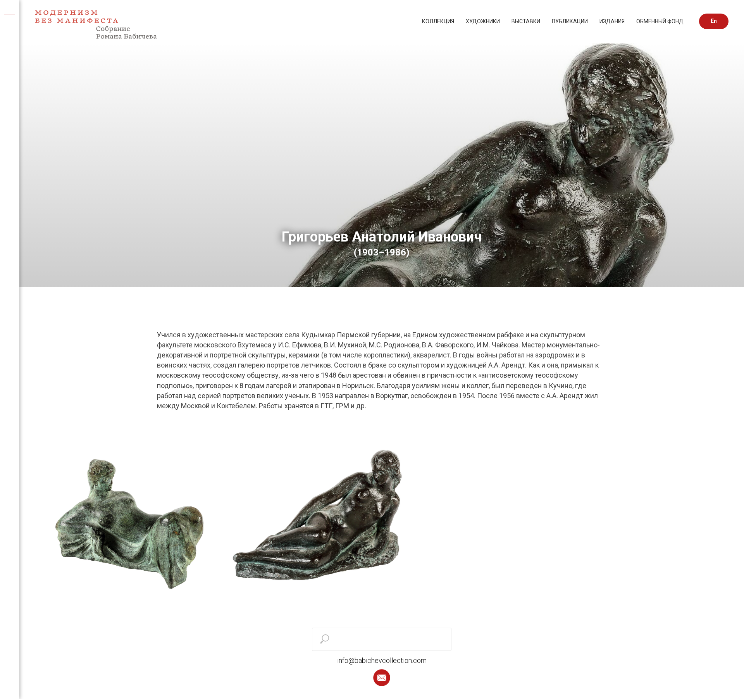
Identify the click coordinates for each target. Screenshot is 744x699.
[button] (381, 677)
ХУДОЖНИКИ (483, 21)
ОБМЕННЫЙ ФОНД (660, 21)
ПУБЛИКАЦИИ (570, 21)
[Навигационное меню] (9, 12)
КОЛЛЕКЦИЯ (438, 21)
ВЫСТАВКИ (526, 21)
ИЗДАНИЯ (612, 21)
